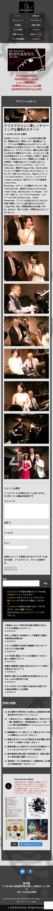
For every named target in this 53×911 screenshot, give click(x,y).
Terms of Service (26, 902)
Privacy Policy (45, 899)
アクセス (35, 29)
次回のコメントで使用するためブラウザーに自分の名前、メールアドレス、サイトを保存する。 (25, 560)
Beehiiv (37, 749)
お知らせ (35, 15)
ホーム (17, 15)
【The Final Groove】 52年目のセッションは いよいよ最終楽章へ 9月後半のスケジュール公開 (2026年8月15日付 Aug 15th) (26, 82)
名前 (7, 523)
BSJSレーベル (36, 34)
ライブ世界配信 (17, 39)
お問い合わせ (17, 34)
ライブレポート (36, 20)
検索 (5, 578)
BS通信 (18, 25)
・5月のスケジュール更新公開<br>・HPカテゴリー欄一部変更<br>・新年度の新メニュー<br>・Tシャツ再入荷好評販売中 (29, 722)
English (36, 39)
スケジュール (17, 20)
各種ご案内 (35, 25)
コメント (9, 501)
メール (8, 533)
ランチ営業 (17, 29)
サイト (7, 543)
